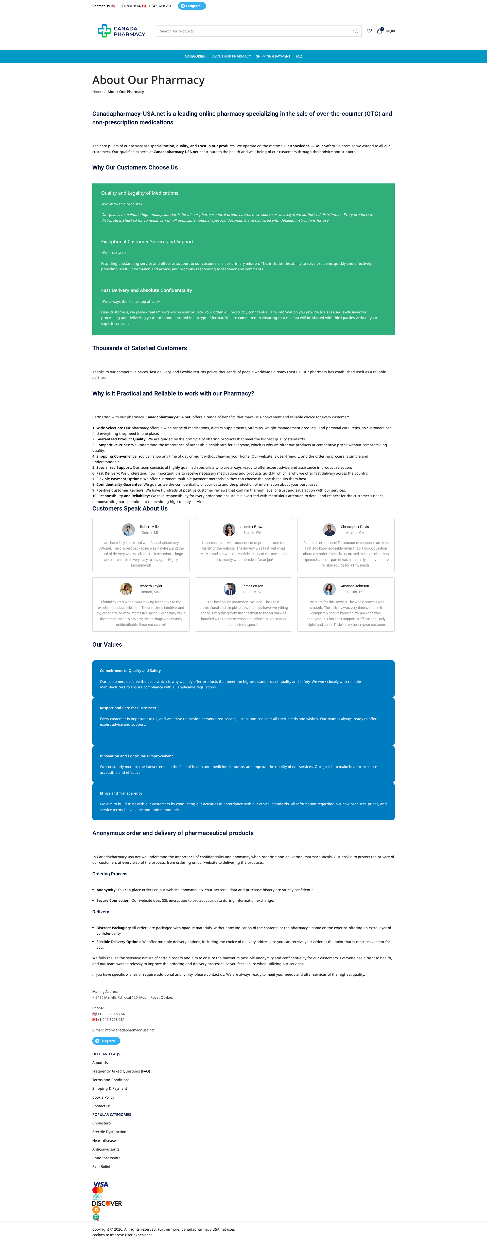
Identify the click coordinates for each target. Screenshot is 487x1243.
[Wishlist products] (369, 31)
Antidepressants (106, 1157)
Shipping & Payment (109, 1088)
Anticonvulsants (105, 1149)
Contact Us (101, 1105)
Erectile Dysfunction (109, 1131)
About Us (100, 1062)
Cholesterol (102, 1123)
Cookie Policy (103, 1097)
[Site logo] (121, 30)
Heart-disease (104, 1140)
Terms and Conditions (111, 1079)
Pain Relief (101, 1166)
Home (97, 91)
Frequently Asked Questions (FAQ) (121, 1071)
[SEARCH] (356, 31)
